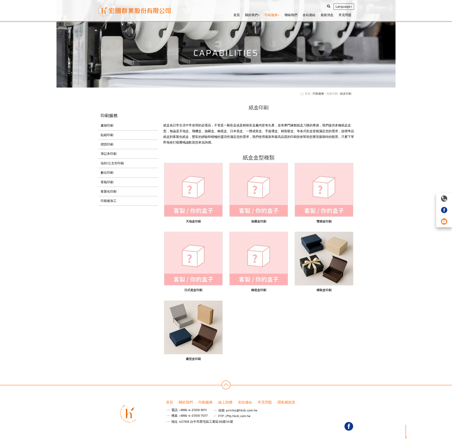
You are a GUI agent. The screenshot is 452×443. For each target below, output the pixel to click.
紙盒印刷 (345, 93)
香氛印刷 (107, 182)
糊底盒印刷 (258, 290)
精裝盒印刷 (324, 290)
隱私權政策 (286, 402)
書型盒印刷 (193, 359)
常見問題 (345, 15)
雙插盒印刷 (324, 221)
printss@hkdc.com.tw (241, 410)
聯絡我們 (291, 15)
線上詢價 (225, 402)
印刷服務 (318, 93)
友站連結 (309, 15)
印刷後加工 (109, 200)
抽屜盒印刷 (258, 221)
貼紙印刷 (107, 135)
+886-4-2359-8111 (193, 410)
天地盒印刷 (193, 221)
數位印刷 (107, 172)
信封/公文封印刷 (112, 163)
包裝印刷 (332, 93)
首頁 (236, 15)
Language (342, 6)
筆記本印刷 (109, 153)
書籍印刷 (107, 125)
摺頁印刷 (107, 144)
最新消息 (327, 15)
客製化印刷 (109, 191)
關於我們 (186, 402)
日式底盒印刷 (193, 290)
